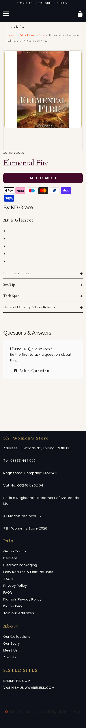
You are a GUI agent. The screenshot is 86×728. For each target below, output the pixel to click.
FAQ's (8, 592)
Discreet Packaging (20, 565)
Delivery (10, 558)
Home (10, 35)
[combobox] (43, 27)
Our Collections (16, 636)
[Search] (78, 27)
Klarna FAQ (12, 606)
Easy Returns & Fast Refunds (28, 571)
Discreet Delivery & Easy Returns (29, 307)
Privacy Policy (15, 585)
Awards (9, 657)
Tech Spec (11, 295)
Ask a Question (34, 370)
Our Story (11, 643)
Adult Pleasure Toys (31, 35)
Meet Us (10, 650)
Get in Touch (14, 551)
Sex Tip (9, 284)
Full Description (16, 273)
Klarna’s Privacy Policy (22, 599)
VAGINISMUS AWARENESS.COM (28, 687)
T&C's (8, 578)
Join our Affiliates (18, 613)
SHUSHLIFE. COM (16, 680)
